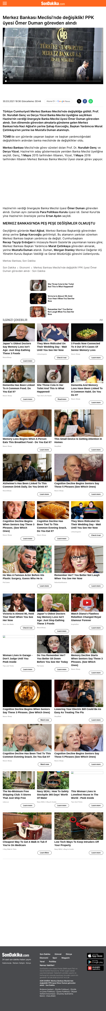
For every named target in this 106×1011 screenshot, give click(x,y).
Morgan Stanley (64, 250)
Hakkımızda (6, 963)
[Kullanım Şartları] (46, 989)
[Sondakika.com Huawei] (95, 968)
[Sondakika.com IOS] (95, 955)
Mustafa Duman (22, 250)
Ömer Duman (76, 208)
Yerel (42, 961)
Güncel (58, 954)
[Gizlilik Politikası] (62, 989)
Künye (28, 963)
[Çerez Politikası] (63, 991)
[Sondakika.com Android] (95, 961)
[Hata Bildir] (50, 996)
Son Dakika (45, 954)
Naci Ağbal (37, 230)
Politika (52, 961)
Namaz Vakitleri (47, 965)
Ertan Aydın (53, 216)
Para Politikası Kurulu (54, 212)
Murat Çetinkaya (59, 246)
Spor (55, 958)
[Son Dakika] (53, 3)
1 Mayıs (26, 155)
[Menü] (5, 3)
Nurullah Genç (87, 147)
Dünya (69, 954)
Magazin (66, 958)
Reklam (15, 963)
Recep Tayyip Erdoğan (18, 242)
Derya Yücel (11, 151)
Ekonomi (44, 958)
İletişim (22, 963)
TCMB (7, 136)
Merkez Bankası (13, 147)
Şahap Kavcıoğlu (30, 234)
